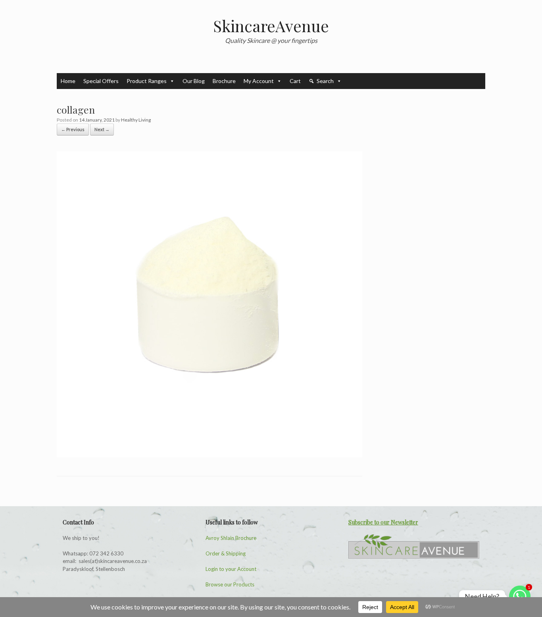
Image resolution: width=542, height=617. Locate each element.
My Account (259, 80)
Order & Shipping (226, 553)
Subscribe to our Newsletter (383, 522)
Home (68, 80)
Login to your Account (231, 569)
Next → (102, 129)
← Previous (73, 129)
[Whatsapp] (519, 596)
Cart (295, 80)
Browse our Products (230, 584)
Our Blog (194, 80)
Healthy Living (136, 120)
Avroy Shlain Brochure (231, 538)
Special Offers (101, 80)
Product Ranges (147, 80)
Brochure (224, 80)
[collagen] (209, 455)
